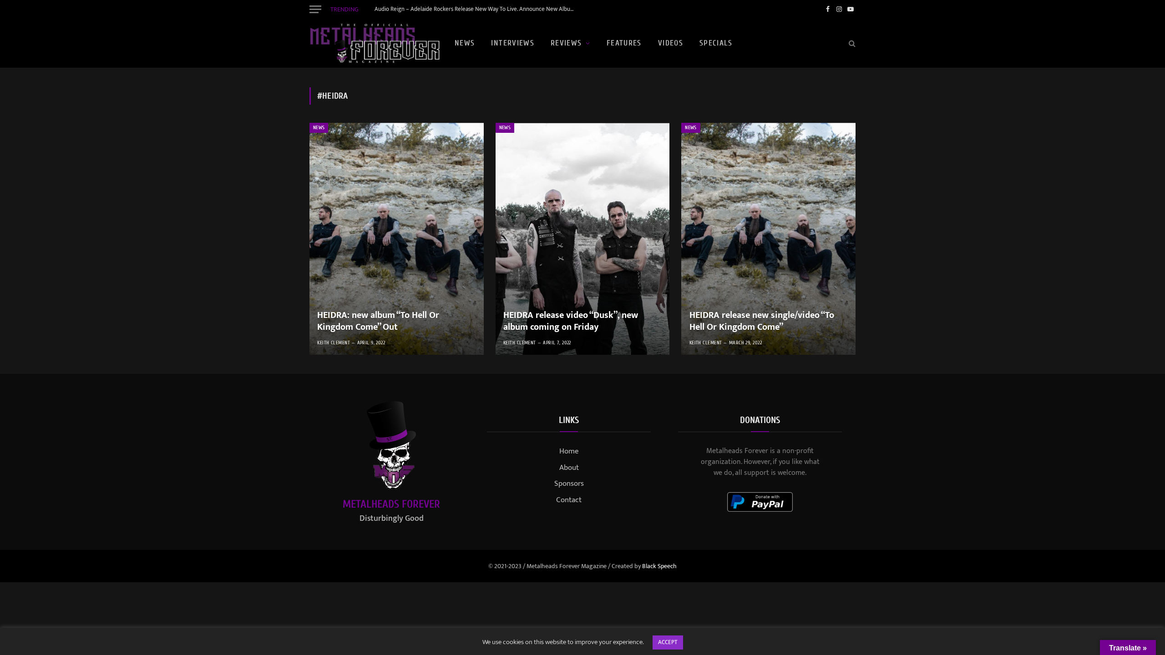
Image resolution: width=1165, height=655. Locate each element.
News (465, 43)
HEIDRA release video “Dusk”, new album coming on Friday (570, 321)
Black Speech (659, 566)
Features (624, 43)
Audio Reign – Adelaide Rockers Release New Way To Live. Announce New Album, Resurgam (477, 9)
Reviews (566, 43)
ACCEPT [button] (668, 642)
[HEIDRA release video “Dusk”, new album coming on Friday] (583, 239)
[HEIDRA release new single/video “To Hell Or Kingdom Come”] (768, 239)
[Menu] (315, 9)
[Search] (851, 43)
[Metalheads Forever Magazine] (374, 43)
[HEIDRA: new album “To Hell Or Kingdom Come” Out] (396, 239)
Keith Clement (333, 343)
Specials (715, 43)
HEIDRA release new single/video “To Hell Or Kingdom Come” (761, 321)
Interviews (512, 43)
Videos (670, 43)
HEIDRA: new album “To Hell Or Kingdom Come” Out (378, 321)
